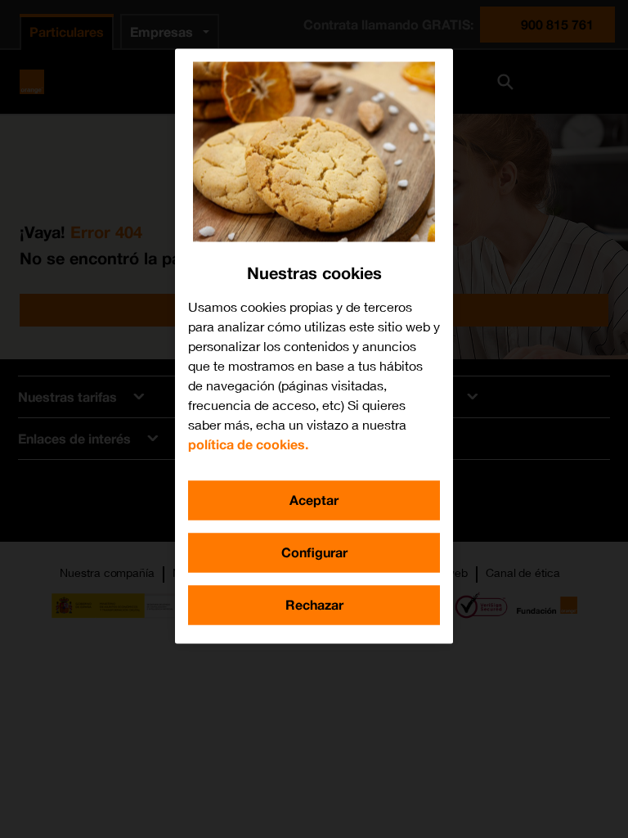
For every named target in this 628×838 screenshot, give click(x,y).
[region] (314, 345)
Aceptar (314, 499)
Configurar (314, 552)
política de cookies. (248, 444)
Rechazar (314, 604)
